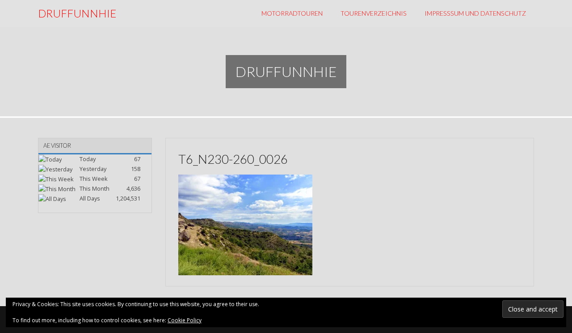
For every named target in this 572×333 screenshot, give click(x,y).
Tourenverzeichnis (374, 13)
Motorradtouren (292, 13)
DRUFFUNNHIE (77, 13)
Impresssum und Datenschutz (475, 13)
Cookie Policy (185, 320)
